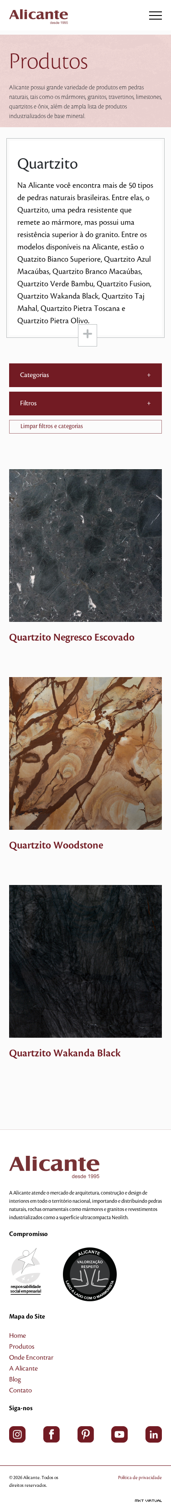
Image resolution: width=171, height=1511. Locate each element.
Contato (20, 1390)
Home (17, 1336)
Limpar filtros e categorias (52, 426)
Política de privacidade (140, 1477)
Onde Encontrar (31, 1357)
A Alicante (23, 1368)
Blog (15, 1379)
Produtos (21, 1347)
